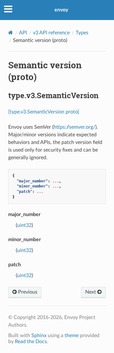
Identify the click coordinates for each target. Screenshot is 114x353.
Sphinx (39, 335)
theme (72, 335)
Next (91, 292)
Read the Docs (31, 341)
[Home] (10, 32)
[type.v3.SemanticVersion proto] (43, 111)
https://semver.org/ (74, 127)
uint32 (24, 225)
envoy (61, 9)
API (23, 32)
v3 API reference (51, 32)
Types (82, 32)
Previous (27, 292)
